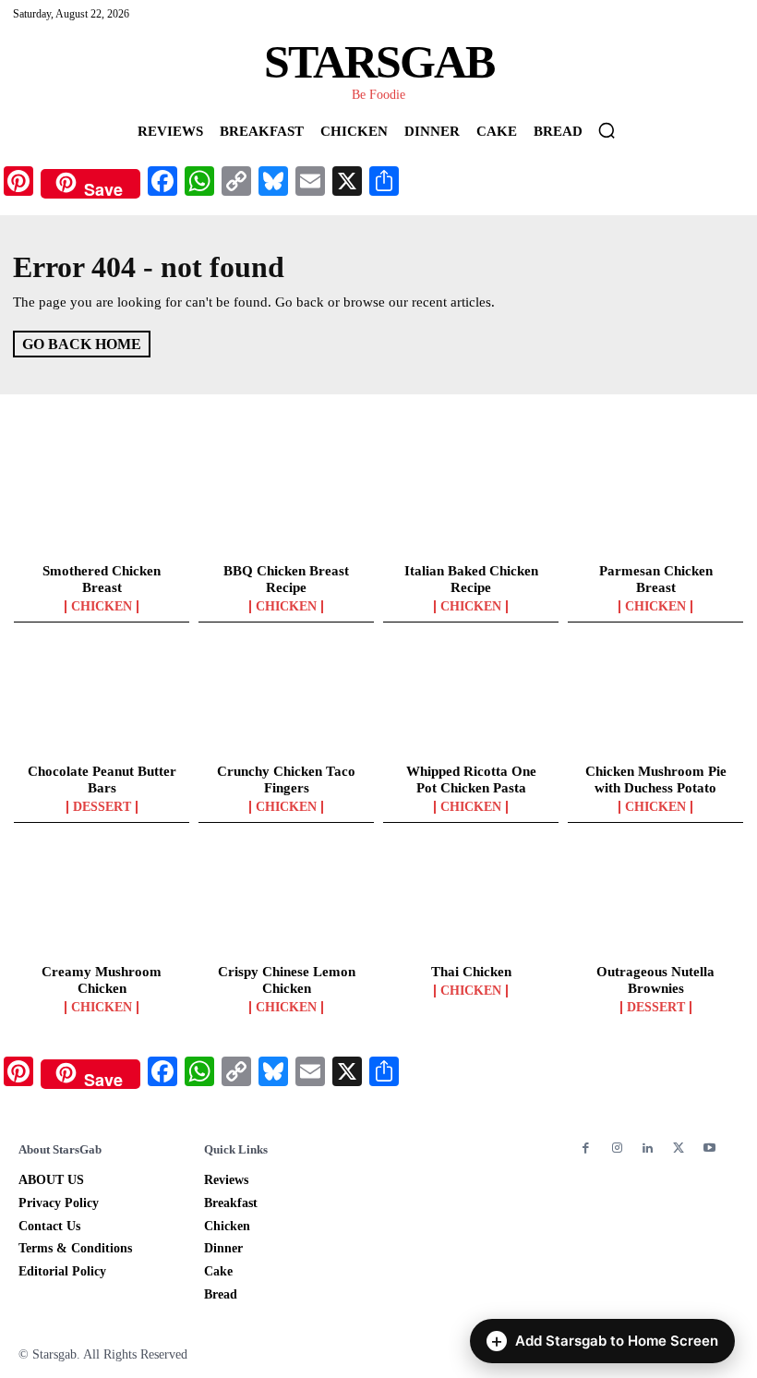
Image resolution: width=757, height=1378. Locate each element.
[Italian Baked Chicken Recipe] (471, 501)
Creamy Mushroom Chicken (102, 980)
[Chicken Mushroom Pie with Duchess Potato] (655, 702)
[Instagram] (616, 1148)
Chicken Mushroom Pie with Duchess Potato (656, 779)
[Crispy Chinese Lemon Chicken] (286, 902)
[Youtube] (709, 1148)
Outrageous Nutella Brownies (655, 980)
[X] (678, 1148)
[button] (606, 130)
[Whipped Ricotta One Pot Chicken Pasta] (471, 702)
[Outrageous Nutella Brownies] (655, 902)
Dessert (102, 807)
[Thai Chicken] (471, 902)
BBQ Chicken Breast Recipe (286, 579)
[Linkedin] (647, 1148)
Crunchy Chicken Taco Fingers (286, 779)
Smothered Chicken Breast (101, 579)
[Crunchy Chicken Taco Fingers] (286, 702)
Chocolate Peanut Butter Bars (102, 779)
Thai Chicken (471, 971)
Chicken (101, 606)
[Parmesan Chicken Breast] (655, 501)
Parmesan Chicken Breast (656, 579)
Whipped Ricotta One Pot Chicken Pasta (471, 779)
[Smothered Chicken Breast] (101, 501)
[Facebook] (585, 1148)
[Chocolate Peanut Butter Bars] (101, 702)
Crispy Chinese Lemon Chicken (286, 980)
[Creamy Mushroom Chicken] (101, 902)
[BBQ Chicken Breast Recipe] (286, 501)
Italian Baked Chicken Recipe (471, 579)
